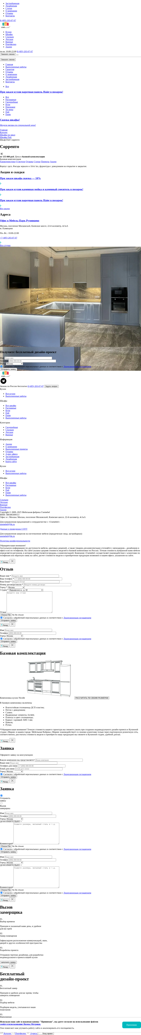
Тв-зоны (9, 109)
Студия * (4, 590)
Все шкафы (11, 405)
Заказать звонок (8, 54)
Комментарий (6, 843)
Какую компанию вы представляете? (17, 760)
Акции (9, 47)
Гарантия (10, 69)
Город (3, 363)
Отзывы (9, 13)
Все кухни (10, 394)
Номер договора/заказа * (11, 584)
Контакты (10, 16)
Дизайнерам (11, 6)
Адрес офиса (11, 454)
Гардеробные (12, 102)
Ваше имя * (5, 576)
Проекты (45, 161)
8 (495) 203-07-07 (8, 20)
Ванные (9, 42)
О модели (20, 161)
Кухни (9, 32)
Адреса (34, 1033)
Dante (8, 114)
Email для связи (7, 768)
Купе (8, 104)
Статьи (9, 8)
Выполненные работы (16, 67)
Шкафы (9, 34)
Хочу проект (47, 1034)
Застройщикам (12, 3)
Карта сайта (11, 461)
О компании (11, 11)
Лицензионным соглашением (77, 366)
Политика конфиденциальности (15, 541)
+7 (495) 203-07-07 (8, 238)
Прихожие (10, 107)
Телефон (4, 361)
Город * (3, 587)
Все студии (5, 245)
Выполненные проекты (17, 449)
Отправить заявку (5, 799)
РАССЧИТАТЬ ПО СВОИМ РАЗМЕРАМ (91, 698)
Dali (7, 112)
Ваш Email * (5, 581)
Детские (9, 39)
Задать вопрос (51, 386)
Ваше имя (4, 763)
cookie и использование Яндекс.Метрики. (20, 1024)
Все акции (5, 208)
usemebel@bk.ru (7, 524)
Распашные (11, 99)
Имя (2, 358)
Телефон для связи (8, 766)
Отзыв (3, 612)
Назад (5, 562)
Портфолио (11, 44)
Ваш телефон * (7, 579)
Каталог (7, 1033)
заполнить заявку (8, 962)
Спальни (10, 37)
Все (7, 86)
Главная (9, 64)
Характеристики (8, 161)
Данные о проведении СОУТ (13, 529)
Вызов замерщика (5, 807)
